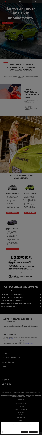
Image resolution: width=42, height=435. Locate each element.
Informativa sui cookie (10, 429)
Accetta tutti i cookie (33, 431)
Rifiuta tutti (24, 431)
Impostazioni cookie (6, 431)
